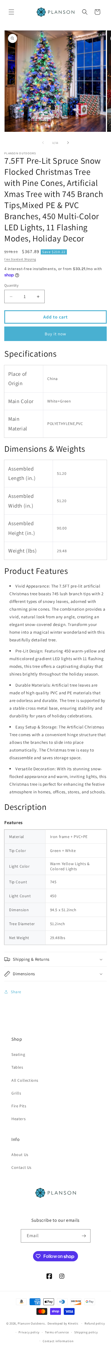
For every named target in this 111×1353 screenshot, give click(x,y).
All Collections (24, 1080)
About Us (19, 1154)
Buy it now (55, 333)
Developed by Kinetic (63, 1323)
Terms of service (57, 1332)
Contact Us (21, 1167)
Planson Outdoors (31, 1323)
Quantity (11, 285)
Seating (18, 1054)
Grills (16, 1093)
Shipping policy (86, 1332)
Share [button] (16, 991)
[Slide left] (43, 142)
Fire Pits (18, 1105)
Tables (17, 1067)
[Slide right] (68, 142)
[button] (11, 12)
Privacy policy (29, 1332)
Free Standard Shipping (20, 259)
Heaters (18, 1118)
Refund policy (95, 1323)
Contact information (58, 1341)
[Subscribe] (84, 1236)
